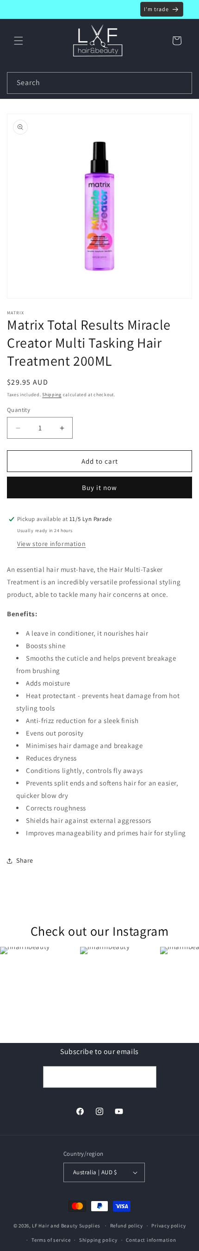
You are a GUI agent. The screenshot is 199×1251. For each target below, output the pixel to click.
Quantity (18, 410)
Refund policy (126, 1225)
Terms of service (50, 1240)
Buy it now (99, 487)
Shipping (52, 395)
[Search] (181, 83)
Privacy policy (168, 1225)
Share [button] (24, 860)
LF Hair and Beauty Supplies (66, 1225)
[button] (18, 41)
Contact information (151, 1240)
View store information (51, 544)
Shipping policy (98, 1240)
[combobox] (99, 83)
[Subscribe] (146, 1077)
